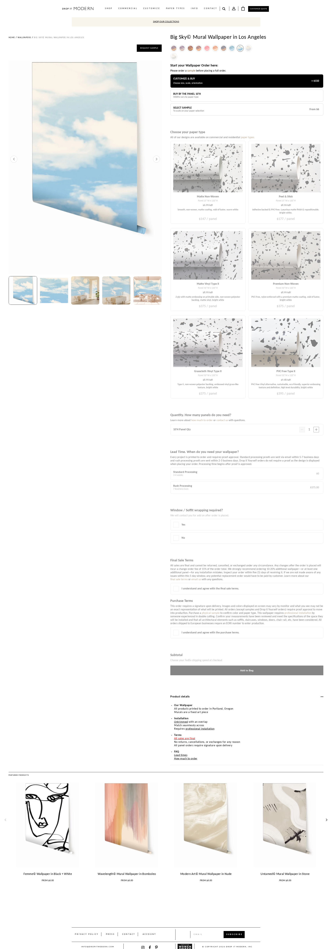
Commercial (127, 8)
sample (191, 70)
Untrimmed (181, 722)
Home (12, 38)
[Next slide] (156, 159)
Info (194, 8)
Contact (210, 8)
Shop (109, 8)
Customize (151, 8)
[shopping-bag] (243, 8)
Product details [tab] (180, 696)
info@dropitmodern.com (97, 947)
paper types (175, 8)
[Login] (234, 9)
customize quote (258, 9)
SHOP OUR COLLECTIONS (166, 21)
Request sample (149, 48)
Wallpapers (24, 38)
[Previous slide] (13, 159)
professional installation (200, 729)
